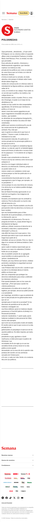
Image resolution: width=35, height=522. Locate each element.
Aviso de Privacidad (9, 503)
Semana (4, 19)
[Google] (3, 498)
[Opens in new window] (6, 498)
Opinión (11, 19)
